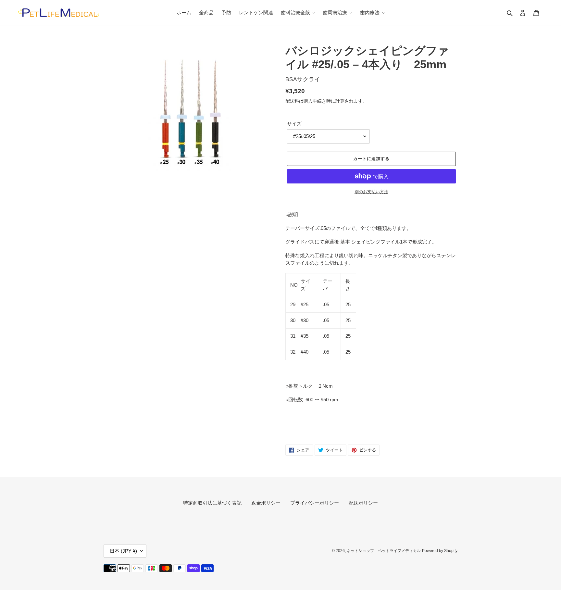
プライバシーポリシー (314, 503)
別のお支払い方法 (371, 191)
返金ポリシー (265, 503)
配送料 (292, 101)
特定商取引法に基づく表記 (212, 503)
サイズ (294, 123)
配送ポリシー (363, 503)
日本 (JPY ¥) (123, 551)
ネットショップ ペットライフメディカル (384, 550)
